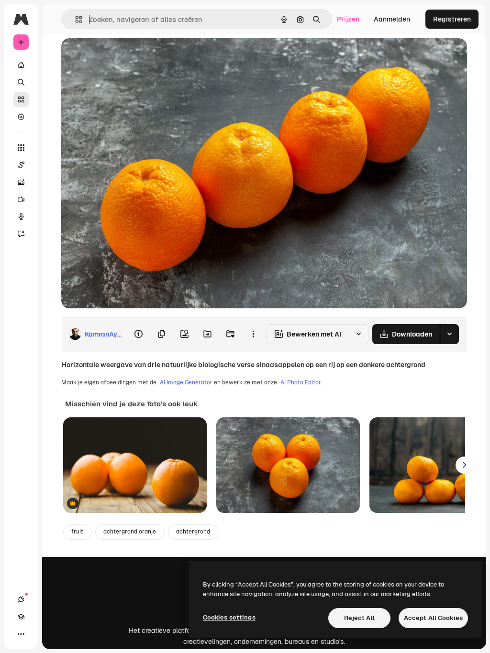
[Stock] (21, 99)
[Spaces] (21, 165)
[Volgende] (464, 465)
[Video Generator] (21, 199)
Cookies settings (229, 617)
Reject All (359, 618)
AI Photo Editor (300, 382)
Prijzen (348, 19)
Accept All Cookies (433, 618)
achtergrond (193, 531)
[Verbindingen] (21, 599)
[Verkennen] (21, 116)
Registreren (452, 19)
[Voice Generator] (21, 216)
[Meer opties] (253, 334)
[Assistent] (21, 233)
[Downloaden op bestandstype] (449, 334)
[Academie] (21, 616)
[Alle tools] (21, 147)
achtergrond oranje (129, 531)
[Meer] (21, 634)
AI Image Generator (186, 382)
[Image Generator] (21, 182)
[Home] (21, 65)
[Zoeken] (21, 82)
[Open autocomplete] (75, 19)
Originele (124, 56)
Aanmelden (392, 19)
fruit (77, 531)
